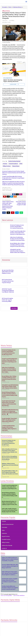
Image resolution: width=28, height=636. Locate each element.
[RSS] (15, 196)
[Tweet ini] (8, 212)
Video (3, 530)
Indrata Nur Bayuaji (7, 545)
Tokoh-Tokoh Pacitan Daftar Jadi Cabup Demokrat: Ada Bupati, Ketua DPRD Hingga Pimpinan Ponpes (7, 205)
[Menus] (26, 1)
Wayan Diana (15, 166)
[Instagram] (20, 194)
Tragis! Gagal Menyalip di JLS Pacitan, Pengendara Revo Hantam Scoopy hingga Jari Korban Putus (13, 178)
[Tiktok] (8, 196)
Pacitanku (4, 527)
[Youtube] (4, 196)
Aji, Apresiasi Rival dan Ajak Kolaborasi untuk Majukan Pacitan (8, 272)
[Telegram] (11, 196)
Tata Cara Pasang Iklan (6, 595)
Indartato (4, 533)
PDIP (21, 163)
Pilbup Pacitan (6, 11)
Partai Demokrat (13, 163)
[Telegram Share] (17, 212)
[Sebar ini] (4, 212)
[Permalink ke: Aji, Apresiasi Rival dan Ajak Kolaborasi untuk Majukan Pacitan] (21, 272)
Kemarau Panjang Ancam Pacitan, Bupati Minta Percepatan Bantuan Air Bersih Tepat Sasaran (13, 173)
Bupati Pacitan (6, 536)
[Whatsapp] (21, 212)
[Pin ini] (12, 212)
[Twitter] (17, 194)
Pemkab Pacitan (6, 539)
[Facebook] (13, 194)
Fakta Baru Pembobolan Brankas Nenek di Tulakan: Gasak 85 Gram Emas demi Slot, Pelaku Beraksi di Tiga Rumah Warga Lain (13, 183)
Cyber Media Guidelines (19, 595)
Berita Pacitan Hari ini (14, 161)
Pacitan (5, 163)
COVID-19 (4, 548)
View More (14, 308)
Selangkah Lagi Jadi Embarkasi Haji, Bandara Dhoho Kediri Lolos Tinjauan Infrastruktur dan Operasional (17, 252)
